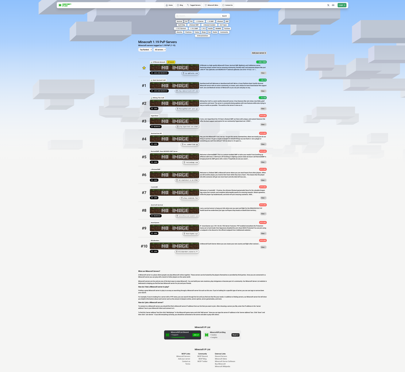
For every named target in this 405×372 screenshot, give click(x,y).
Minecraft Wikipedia (222, 366)
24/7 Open (223, 25)
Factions (227, 28)
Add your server (184, 359)
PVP (186, 21)
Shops (204, 32)
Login (341, 5)
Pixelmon (188, 32)
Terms (187, 364)
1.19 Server (199, 21)
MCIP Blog (203, 359)
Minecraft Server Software (225, 361)
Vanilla (210, 28)
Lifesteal (220, 21)
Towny (197, 32)
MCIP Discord (202, 356)
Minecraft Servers (183, 356)
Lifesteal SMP (194, 25)
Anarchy (179, 32)
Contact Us (229, 5)
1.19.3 (203, 28)
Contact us (186, 361)
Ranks (215, 32)
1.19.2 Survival (181, 28)
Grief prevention (202, 36)
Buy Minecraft (220, 364)
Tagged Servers (195, 5)
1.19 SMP (210, 21)
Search (224, 16)
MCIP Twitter (202, 361)
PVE (191, 21)
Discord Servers (221, 356)
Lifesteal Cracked (209, 25)
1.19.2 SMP (194, 28)
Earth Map (181, 25)
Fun (209, 32)
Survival (179, 21)
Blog (181, 5)
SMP (227, 21)
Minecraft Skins (213, 5)
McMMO (218, 28)
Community (224, 32)
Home (171, 5)
